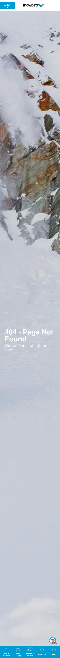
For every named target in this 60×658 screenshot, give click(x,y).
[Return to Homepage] (33, 5)
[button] (18, 652)
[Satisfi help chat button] (53, 640)
